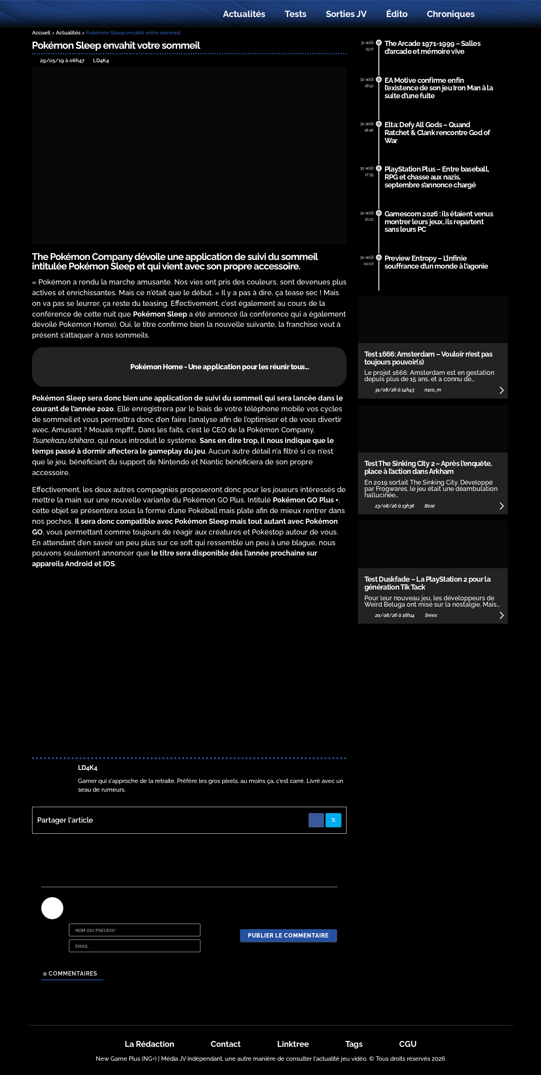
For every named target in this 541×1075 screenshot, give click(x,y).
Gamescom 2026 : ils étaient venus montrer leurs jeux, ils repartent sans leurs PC (439, 222)
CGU (408, 1044)
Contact (226, 1044)
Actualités (244, 14)
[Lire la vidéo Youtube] (189, 664)
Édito (397, 14)
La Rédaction (149, 1044)
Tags (354, 1044)
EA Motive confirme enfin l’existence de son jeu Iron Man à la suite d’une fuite (439, 88)
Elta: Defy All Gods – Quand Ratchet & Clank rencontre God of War (437, 132)
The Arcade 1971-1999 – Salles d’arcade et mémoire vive (432, 47)
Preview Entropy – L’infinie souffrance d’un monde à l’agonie (436, 262)
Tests (296, 14)
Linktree (293, 1044)
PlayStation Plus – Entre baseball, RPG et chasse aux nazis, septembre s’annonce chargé (437, 177)
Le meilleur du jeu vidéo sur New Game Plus (75, 14)
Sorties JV (346, 14)
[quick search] (493, 14)
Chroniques (451, 14)
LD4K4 (87, 767)
